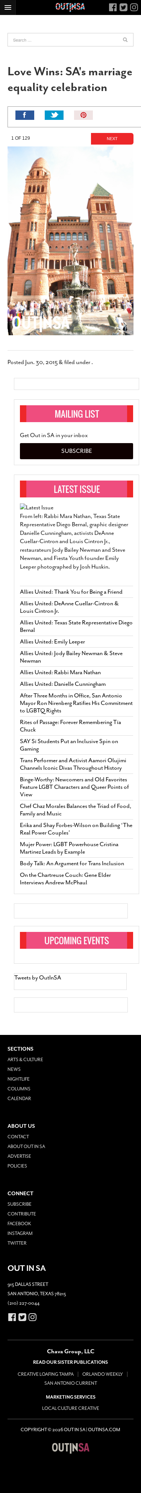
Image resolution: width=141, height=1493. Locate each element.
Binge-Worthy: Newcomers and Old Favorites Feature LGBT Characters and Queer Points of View (74, 787)
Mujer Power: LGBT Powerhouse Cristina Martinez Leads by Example (69, 848)
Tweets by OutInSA (37, 977)
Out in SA (70, 1448)
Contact (18, 1137)
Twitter (17, 1243)
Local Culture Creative (70, 1408)
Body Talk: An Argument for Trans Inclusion (72, 863)
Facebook (19, 1224)
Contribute (22, 1214)
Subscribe (76, 451)
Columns (19, 1089)
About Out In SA (26, 1147)
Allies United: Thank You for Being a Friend (71, 592)
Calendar (19, 1099)
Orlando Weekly (102, 1374)
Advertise (19, 1156)
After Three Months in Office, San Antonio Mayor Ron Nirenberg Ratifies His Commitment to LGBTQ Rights (76, 703)
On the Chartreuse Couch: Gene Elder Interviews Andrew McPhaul (65, 878)
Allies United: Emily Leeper (52, 641)
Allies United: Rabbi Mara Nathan (60, 672)
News (14, 1069)
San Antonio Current (70, 1383)
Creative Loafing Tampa (46, 1374)
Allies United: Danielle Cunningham (63, 684)
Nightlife (19, 1079)
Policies (17, 1166)
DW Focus (70, 7)
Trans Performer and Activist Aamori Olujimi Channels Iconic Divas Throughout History (73, 764)
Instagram (20, 1233)
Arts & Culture (25, 1060)
